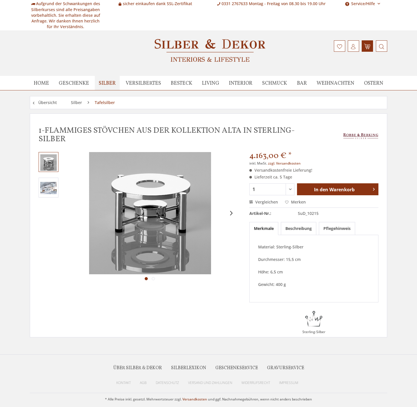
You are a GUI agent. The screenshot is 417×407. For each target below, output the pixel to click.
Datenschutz (167, 382)
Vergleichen (266, 202)
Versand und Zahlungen (210, 382)
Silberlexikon (188, 368)
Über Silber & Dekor (137, 368)
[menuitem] (380, 46)
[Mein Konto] (353, 46)
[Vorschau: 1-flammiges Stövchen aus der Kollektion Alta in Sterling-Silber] (48, 162)
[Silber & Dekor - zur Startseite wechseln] (210, 50)
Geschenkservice (236, 368)
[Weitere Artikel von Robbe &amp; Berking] (360, 136)
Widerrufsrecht (255, 382)
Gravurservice (285, 368)
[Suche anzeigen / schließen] (381, 46)
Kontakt (123, 382)
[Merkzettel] (339, 46)
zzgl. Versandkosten (284, 163)
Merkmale (264, 228)
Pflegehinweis (337, 228)
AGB (143, 382)
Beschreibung (298, 228)
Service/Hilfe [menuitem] (363, 3)
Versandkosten (194, 399)
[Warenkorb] (367, 46)
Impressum (288, 382)
